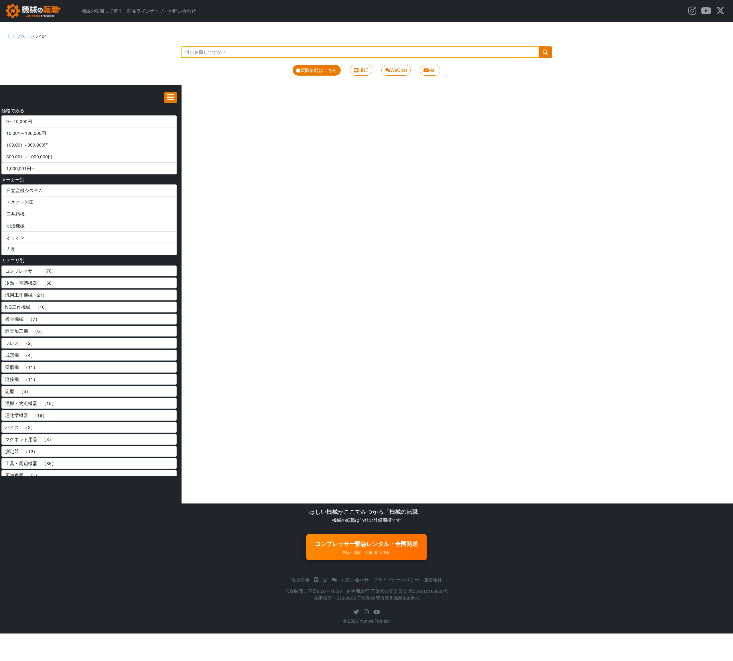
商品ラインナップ (145, 10)
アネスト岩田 (20, 202)
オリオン (15, 237)
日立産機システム (24, 190)
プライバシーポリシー (396, 579)
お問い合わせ (182, 10)
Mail (432, 70)
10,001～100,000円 (26, 133)
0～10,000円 (19, 121)
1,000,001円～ (21, 168)
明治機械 (15, 225)
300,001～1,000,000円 (29, 156)
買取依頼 (300, 579)
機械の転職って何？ (102, 10)
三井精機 (15, 214)
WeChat (398, 70)
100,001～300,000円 (27, 144)
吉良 (10, 249)
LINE (363, 70)
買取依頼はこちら (318, 70)
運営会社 (433, 579)
